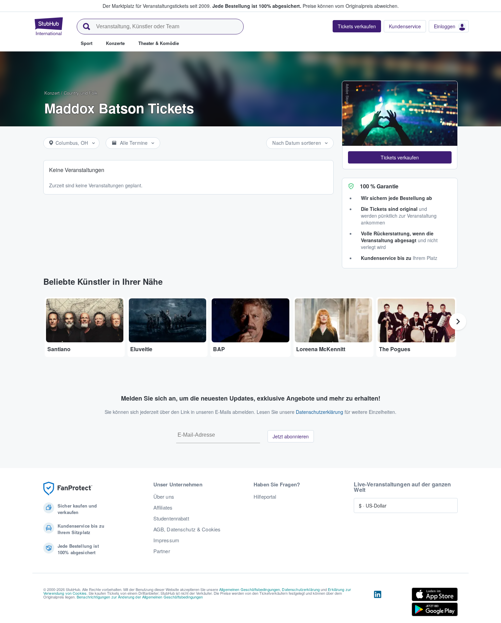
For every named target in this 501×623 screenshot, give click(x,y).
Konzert (52, 93)
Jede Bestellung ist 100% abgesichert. (256, 5)
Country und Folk (80, 93)
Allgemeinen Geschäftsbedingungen (249, 589)
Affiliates (162, 507)
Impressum (166, 540)
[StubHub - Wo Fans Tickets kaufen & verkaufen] (48, 26)
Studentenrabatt (171, 518)
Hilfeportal (265, 496)
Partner (161, 551)
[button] (400, 157)
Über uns (163, 496)
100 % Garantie (379, 186)
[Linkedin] (378, 603)
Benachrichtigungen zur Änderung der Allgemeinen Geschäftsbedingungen (140, 596)
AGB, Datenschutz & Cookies (187, 529)
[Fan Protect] (67, 489)
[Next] (457, 321)
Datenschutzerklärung (319, 411)
